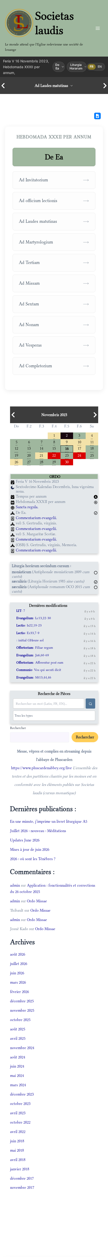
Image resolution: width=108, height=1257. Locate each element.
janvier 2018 (19, 1169)
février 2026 (19, 991)
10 (79, 441)
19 (16, 455)
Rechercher (18, 728)
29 (54, 461)
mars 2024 (18, 1084)
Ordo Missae (37, 901)
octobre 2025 (20, 1019)
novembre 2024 (22, 1047)
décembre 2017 (22, 1178)
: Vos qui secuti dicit (38, 670)
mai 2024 (17, 1075)
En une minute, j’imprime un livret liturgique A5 (48, 821)
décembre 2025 (22, 1001)
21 (41, 455)
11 (92, 441)
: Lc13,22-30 (33, 618)
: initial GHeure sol (30, 640)
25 (92, 455)
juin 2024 (17, 1066)
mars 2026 (18, 982)
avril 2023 (17, 1112)
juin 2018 (17, 1141)
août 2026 (17, 954)
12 (16, 448)
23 (67, 455)
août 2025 (17, 1029)
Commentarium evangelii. (36, 517)
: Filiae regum (34, 647)
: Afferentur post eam (39, 662)
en (100, 66)
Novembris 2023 (54, 415)
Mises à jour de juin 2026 (29, 849)
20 (29, 455)
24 (79, 455)
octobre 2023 (20, 1103)
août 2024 (17, 1057)
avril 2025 (17, 1038)
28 (41, 461)
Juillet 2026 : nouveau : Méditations (38, 830)
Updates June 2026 (24, 840)
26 (16, 461)
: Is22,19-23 (29, 625)
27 (29, 461)
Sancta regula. (27, 506)
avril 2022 (17, 1131)
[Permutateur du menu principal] (97, 28)
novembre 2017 (22, 1187)
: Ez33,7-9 (27, 633)
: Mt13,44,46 (33, 677)
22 (54, 455)
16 (67, 448)
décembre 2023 (22, 1094)
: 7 (20, 611)
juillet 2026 (18, 963)
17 (79, 448)
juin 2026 (17, 973)
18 (92, 448)
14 (41, 448)
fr (92, 66)
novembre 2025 (22, 1010)
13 (29, 448)
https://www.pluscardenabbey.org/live (41, 767)
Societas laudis (54, 23)
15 (54, 448)
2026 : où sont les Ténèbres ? (33, 858)
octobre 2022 (20, 1122)
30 (67, 461)
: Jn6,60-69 (32, 655)
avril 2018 (17, 1159)
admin (15, 885)
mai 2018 (17, 1150)
